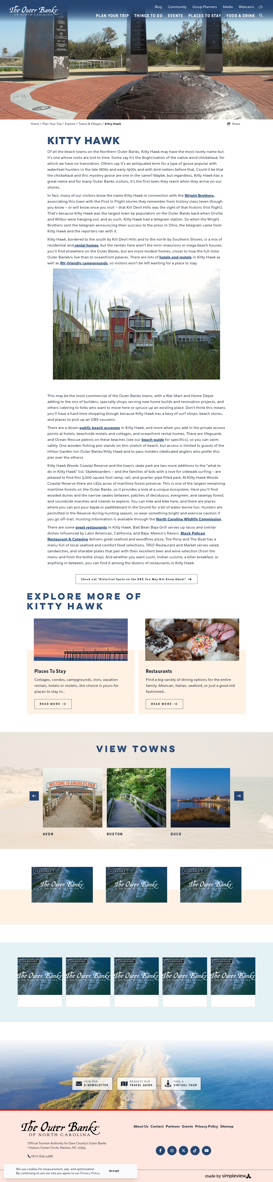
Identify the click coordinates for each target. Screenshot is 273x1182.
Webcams (246, 7)
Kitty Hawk (113, 124)
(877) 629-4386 (42, 1156)
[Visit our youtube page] (206, 1150)
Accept (114, 1171)
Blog (158, 7)
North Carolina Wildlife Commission (188, 519)
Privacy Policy (206, 1126)
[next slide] (238, 796)
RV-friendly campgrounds (84, 263)
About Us (141, 1126)
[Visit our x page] (183, 1150)
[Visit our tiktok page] (195, 1150)
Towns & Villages (91, 124)
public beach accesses (99, 427)
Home (36, 124)
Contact (157, 1126)
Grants (187, 1126)
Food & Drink (241, 15)
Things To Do (148, 15)
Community (177, 7)
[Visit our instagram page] (172, 1150)
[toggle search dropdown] (261, 15)
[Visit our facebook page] (160, 1150)
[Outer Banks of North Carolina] (34, 11)
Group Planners (204, 7)
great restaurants (91, 527)
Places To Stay (205, 15)
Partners (173, 1126)
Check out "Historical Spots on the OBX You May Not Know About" (133, 579)
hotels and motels (175, 257)
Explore (71, 124)
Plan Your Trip (112, 15)
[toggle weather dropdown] (260, 7)
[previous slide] (34, 796)
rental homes (86, 245)
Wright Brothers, (199, 195)
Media (228, 7)
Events (175, 15)
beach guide (153, 439)
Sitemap (226, 1126)
